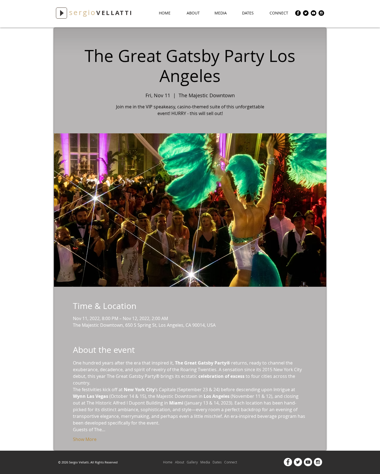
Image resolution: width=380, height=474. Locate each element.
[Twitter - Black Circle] (306, 13)
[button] (224, 13)
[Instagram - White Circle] (318, 462)
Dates (217, 462)
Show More (85, 439)
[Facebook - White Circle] (288, 462)
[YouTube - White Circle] (308, 462)
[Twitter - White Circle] (298, 462)
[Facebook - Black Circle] (298, 13)
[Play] (61, 13)
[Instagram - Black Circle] (321, 13)
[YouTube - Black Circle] (313, 13)
